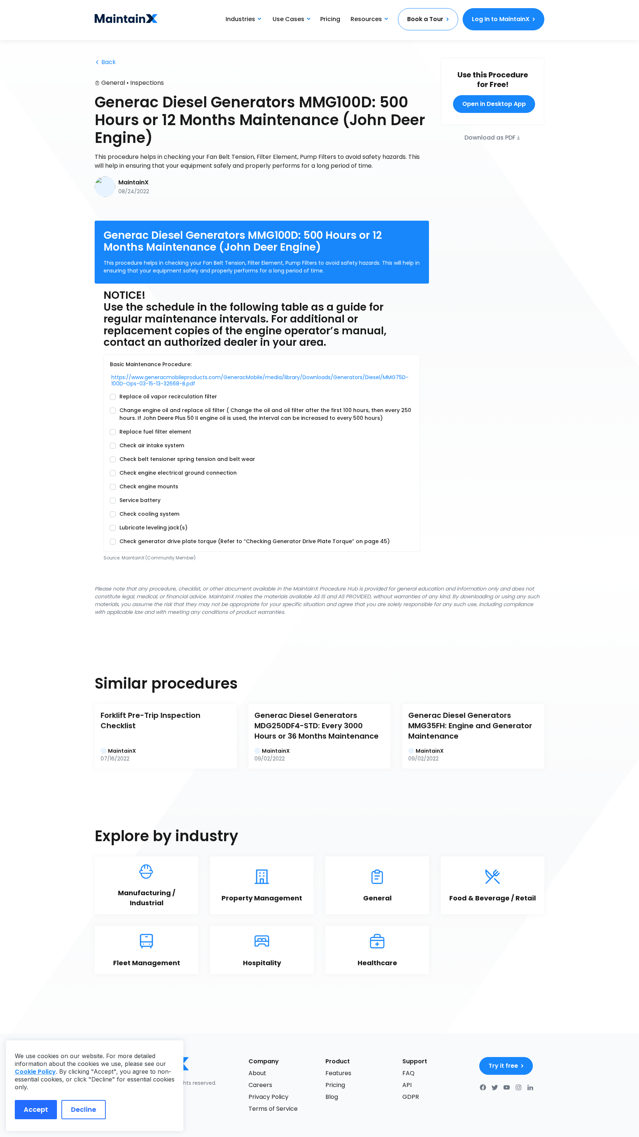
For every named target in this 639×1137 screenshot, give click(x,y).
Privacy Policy (268, 1097)
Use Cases (288, 19)
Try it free (503, 1065)
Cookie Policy (35, 1071)
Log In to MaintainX (501, 19)
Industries (240, 19)
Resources (366, 19)
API (407, 1085)
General (113, 82)
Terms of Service (273, 1108)
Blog (331, 1097)
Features (338, 1073)
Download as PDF (489, 137)
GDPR (410, 1097)
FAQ (408, 1073)
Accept (36, 1109)
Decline (83, 1109)
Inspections (147, 82)
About (257, 1073)
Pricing (330, 19)
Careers (260, 1085)
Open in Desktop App (494, 104)
